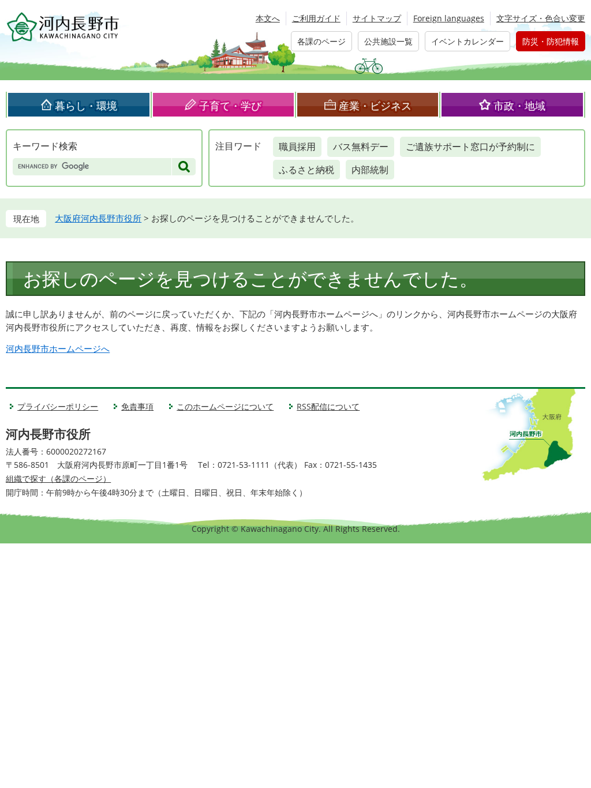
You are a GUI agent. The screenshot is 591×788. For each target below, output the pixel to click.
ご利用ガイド (316, 18)
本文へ (268, 18)
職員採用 (297, 146)
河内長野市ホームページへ (58, 348)
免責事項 (137, 406)
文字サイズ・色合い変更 (540, 18)
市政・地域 (519, 105)
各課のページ (321, 41)
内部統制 (369, 169)
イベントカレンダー (467, 41)
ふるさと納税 (306, 169)
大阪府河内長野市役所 (98, 218)
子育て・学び (230, 105)
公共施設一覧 (388, 41)
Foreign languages (448, 18)
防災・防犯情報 (550, 41)
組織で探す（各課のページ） (58, 478)
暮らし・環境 (86, 105)
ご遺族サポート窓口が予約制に (470, 146)
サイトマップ (377, 18)
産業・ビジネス (375, 105)
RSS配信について (328, 406)
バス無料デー (360, 146)
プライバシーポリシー (57, 406)
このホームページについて (225, 406)
